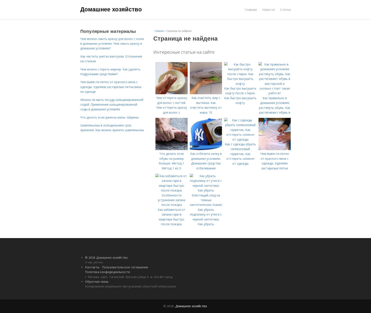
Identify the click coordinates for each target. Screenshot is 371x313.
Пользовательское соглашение (125, 267)
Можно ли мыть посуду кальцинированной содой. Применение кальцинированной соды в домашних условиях (111, 104)
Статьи (285, 10)
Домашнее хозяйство (111, 9)
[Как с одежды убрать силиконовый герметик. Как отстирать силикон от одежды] (240, 139)
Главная (251, 10)
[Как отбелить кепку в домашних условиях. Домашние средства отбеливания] (206, 149)
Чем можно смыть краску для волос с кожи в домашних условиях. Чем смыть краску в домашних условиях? (112, 43)
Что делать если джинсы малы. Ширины (109, 117)
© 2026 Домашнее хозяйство (106, 257)
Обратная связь (97, 282)
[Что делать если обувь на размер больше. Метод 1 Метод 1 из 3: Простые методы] (171, 149)
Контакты (92, 267)
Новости (268, 10)
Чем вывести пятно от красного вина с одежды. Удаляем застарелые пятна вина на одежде (110, 87)
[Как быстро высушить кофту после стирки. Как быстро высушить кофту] (240, 84)
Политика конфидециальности (107, 272)
